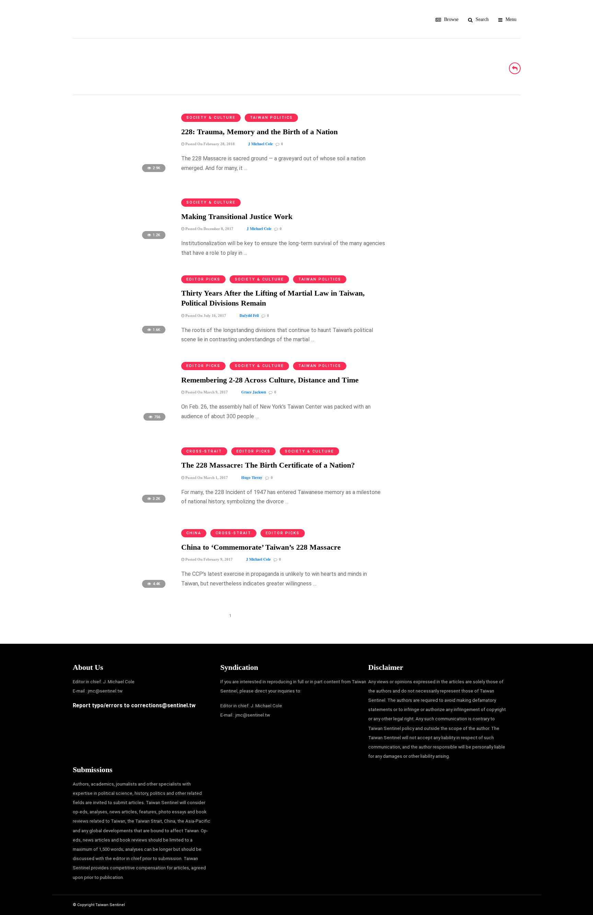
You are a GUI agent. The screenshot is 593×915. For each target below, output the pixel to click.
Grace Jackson (253, 392)
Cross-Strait (204, 451)
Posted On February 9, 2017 (208, 559)
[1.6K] (121, 336)
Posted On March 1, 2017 (206, 478)
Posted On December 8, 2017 (208, 229)
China (193, 533)
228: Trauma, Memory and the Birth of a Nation (259, 131)
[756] (121, 424)
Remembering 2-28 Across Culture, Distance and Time (270, 380)
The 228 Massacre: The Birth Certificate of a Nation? (268, 465)
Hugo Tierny (252, 477)
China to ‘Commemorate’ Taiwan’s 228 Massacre (261, 547)
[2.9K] (121, 175)
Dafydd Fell (249, 315)
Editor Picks (203, 279)
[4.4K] (121, 591)
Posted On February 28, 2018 (209, 144)
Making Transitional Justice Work (236, 216)
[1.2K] (121, 242)
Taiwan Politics (271, 117)
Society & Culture (210, 117)
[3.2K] (121, 506)
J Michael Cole (260, 144)
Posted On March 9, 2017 (206, 392)
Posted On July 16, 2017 (205, 315)
